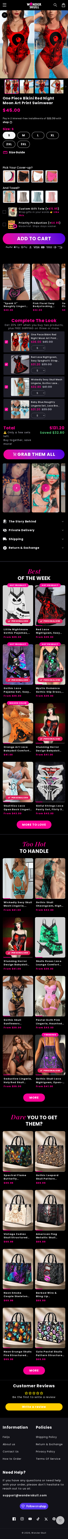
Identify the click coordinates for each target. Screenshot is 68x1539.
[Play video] (16, 488)
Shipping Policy (46, 1437)
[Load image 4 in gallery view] (57, 87)
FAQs (6, 1437)
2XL (9, 144)
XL (52, 135)
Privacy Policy (45, 1451)
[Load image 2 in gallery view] (27, 87)
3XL (23, 144)
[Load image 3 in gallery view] (42, 87)
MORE (34, 1098)
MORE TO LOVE (34, 825)
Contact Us (11, 1451)
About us (9, 1444)
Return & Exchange (49, 1444)
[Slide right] (65, 87)
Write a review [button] (34, 1407)
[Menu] (5, 5)
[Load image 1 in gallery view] (11, 87)
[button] (55, 5)
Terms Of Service (48, 1459)
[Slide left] (2, 87)
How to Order (12, 1459)
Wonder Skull (38, 1532)
